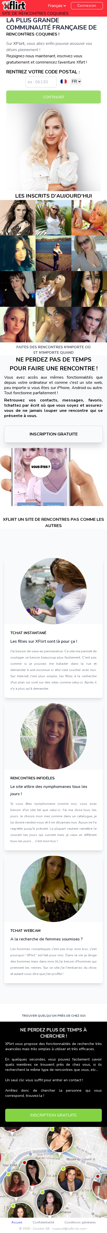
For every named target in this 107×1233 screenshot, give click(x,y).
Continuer (53, 97)
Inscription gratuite (54, 434)
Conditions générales (80, 1222)
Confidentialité (43, 1222)
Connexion (86, 5)
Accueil (16, 1222)
